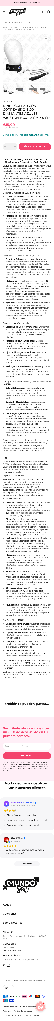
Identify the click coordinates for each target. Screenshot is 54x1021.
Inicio (5, 23)
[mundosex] (17, 12)
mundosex (13, 980)
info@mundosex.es (12, 950)
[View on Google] (6, 840)
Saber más (43, 134)
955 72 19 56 (9, 947)
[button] (6, 12)
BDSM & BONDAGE (19, 23)
